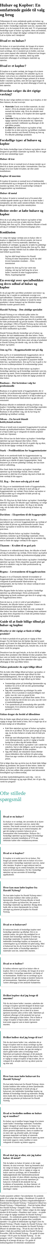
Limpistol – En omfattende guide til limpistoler (19, 1217)
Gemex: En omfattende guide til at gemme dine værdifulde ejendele (23, 1219)
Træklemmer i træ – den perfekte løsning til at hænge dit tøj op (20, 1239)
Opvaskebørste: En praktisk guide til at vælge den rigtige (21, 1197)
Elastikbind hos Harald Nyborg (13, 1203)
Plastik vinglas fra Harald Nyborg (28, 1224)
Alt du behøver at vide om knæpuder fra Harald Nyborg (23, 1225)
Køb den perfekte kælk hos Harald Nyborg (24, 1231)
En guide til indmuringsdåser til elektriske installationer (17, 1241)
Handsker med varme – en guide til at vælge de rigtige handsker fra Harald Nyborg (23, 1213)
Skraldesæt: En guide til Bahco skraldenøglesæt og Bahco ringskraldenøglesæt (22, 1199)
